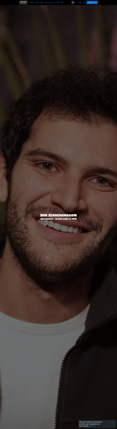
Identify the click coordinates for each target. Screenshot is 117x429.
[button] (73, 2)
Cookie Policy (92, 426)
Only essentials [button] (111, 422)
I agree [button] (112, 424)
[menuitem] (32, 2)
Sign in (81, 2)
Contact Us (92, 2)
